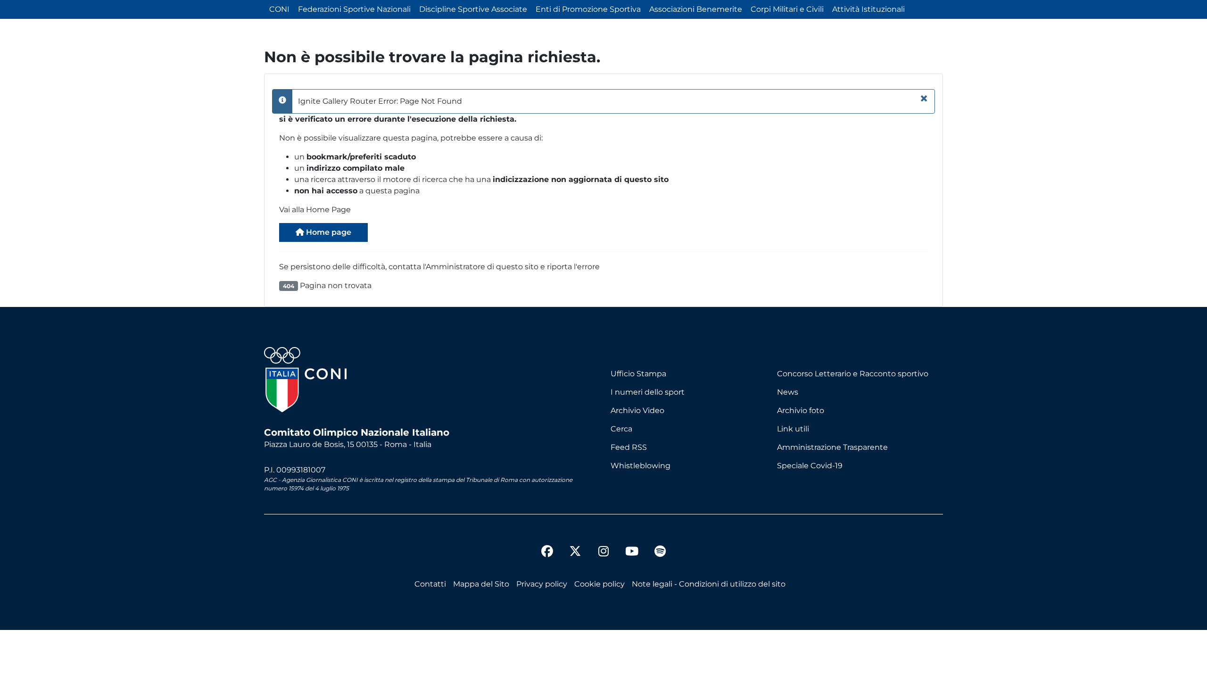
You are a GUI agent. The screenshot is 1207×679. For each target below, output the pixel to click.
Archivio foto (800, 410)
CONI (279, 9)
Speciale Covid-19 (810, 465)
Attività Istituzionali (868, 9)
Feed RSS (629, 447)
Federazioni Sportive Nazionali (354, 9)
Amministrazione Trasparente (832, 447)
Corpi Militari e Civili (787, 9)
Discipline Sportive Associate (473, 9)
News (787, 392)
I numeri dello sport (648, 392)
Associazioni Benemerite (695, 9)
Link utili (793, 428)
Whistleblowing (640, 465)
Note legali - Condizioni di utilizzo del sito (708, 584)
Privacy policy (541, 584)
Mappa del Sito (481, 584)
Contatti (430, 584)
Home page (327, 232)
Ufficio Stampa (638, 373)
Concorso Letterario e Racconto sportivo (852, 373)
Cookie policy (599, 584)
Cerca (621, 428)
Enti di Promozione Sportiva (588, 9)
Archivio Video (637, 410)
